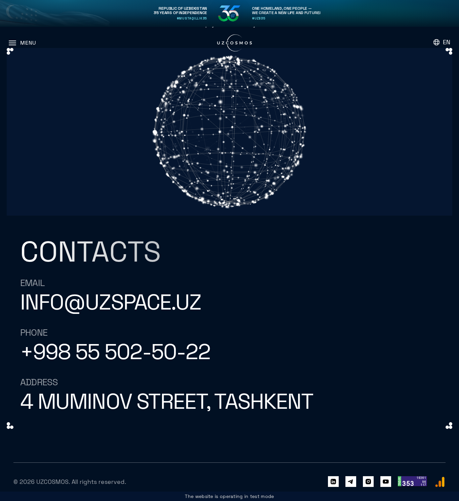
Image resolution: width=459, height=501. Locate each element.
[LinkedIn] (333, 482)
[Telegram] (350, 482)
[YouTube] (385, 482)
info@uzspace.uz (110, 302)
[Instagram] (368, 482)
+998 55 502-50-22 (115, 352)
